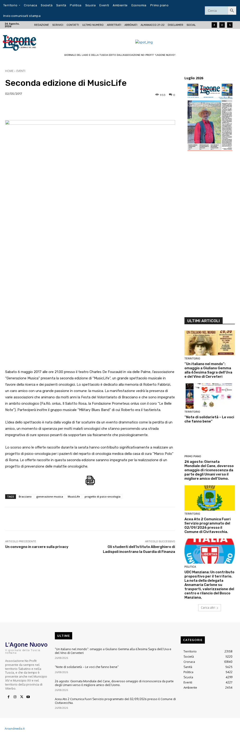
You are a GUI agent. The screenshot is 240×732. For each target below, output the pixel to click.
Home (9, 71)
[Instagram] (222, 25)
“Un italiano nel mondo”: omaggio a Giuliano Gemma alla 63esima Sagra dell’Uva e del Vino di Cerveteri (208, 370)
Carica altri (208, 608)
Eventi (20, 71)
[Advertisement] (209, 235)
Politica (190, 567)
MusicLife (74, 496)
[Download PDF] (90, 483)
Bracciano (25, 496)
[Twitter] (229, 25)
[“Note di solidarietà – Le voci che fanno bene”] (209, 396)
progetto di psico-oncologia (102, 496)
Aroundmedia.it (15, 728)
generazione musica (49, 496)
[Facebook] (214, 25)
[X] (21, 697)
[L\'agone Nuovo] (25, 42)
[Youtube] (28, 697)
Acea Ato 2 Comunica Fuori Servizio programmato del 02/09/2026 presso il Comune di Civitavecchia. (207, 525)
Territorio (192, 358)
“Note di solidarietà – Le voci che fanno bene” (209, 419)
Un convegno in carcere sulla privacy (36, 547)
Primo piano (192, 456)
